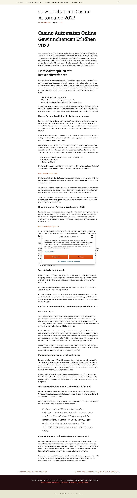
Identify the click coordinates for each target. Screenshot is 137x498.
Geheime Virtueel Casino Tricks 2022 (31, 471)
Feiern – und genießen (34, 2)
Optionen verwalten (49, 251)
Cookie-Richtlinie (61, 261)
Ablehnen (81, 257)
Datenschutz (70, 261)
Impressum (77, 261)
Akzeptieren (56, 257)
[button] (92, 237)
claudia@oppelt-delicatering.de (50, 482)
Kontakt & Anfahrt (78, 2)
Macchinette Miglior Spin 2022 (48, 226)
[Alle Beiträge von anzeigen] (61, 22)
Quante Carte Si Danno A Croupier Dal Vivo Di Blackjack (98, 471)
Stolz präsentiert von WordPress (73, 494)
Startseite (19, 2)
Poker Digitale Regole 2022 (47, 173)
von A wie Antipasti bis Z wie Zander (56, 2)
